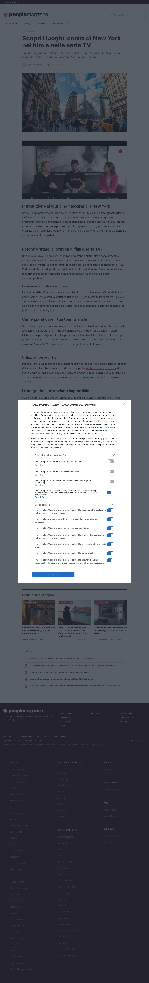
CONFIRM (53, 574)
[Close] (125, 405)
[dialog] (74, 491)
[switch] (110, 461)
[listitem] (74, 455)
